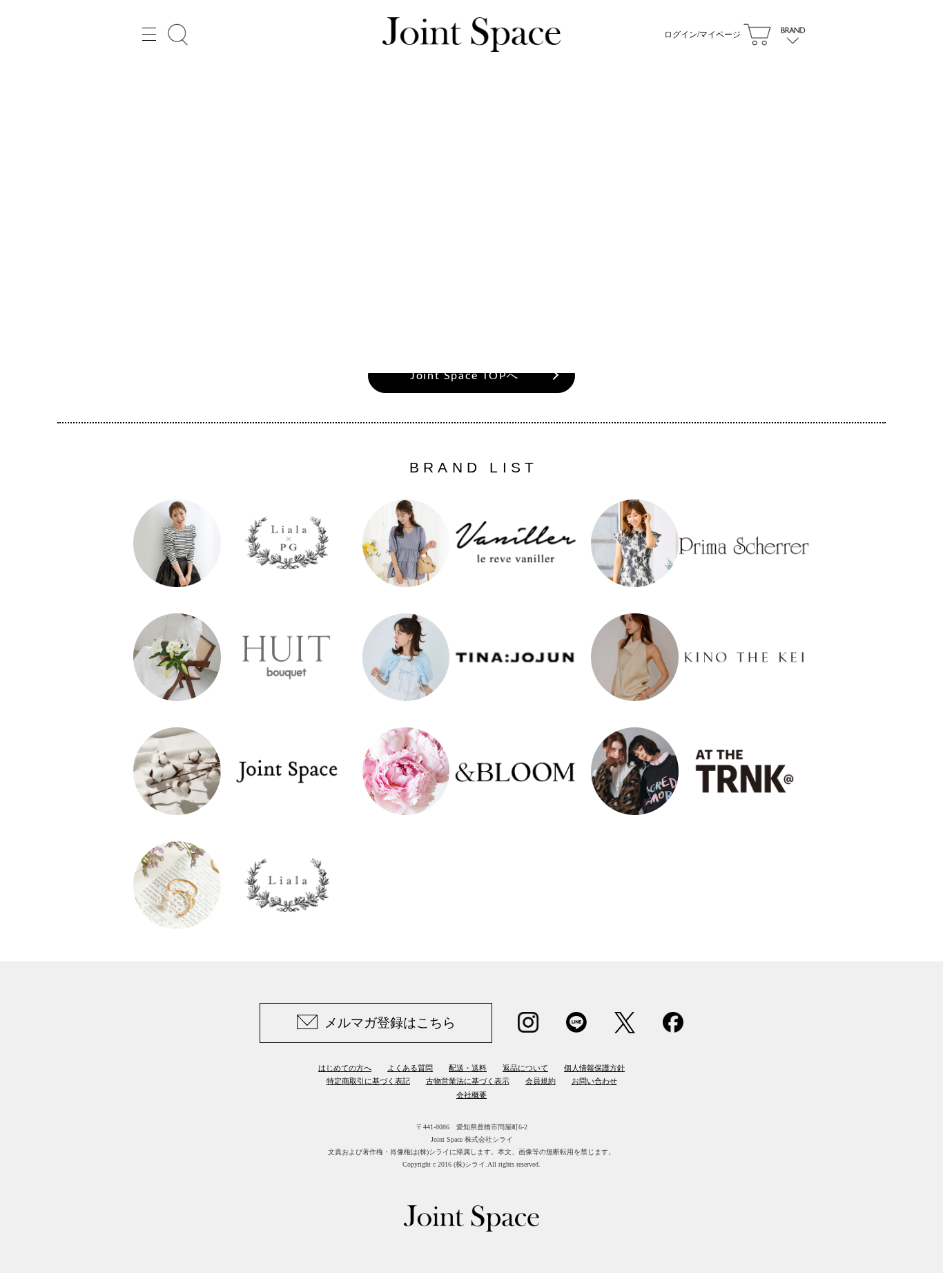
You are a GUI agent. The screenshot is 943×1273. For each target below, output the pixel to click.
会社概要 (471, 1095)
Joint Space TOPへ (464, 375)
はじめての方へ (344, 1068)
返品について (525, 1068)
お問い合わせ (594, 1081)
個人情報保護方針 (594, 1068)
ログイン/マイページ (702, 34)
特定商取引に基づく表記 (368, 1081)
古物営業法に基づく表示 (467, 1081)
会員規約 (540, 1081)
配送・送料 (468, 1068)
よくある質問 (410, 1068)
